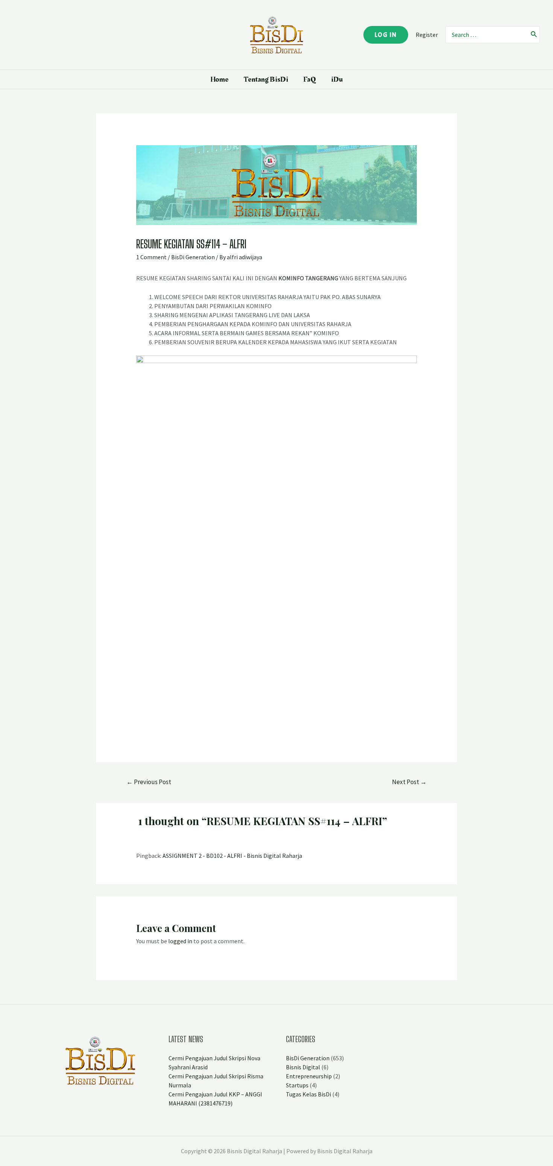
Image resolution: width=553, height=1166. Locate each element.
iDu (337, 79)
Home (219, 79)
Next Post (409, 782)
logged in (180, 941)
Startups (297, 1085)
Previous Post (148, 782)
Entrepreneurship (309, 1076)
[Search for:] (486, 35)
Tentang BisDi (266, 79)
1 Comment (151, 257)
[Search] (534, 35)
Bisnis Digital (303, 1067)
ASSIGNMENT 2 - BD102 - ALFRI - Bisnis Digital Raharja (232, 855)
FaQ (309, 79)
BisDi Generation (193, 257)
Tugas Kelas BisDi (308, 1094)
